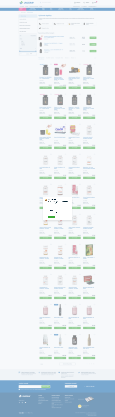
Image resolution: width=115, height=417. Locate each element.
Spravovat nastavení (60, 216)
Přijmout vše (51, 216)
